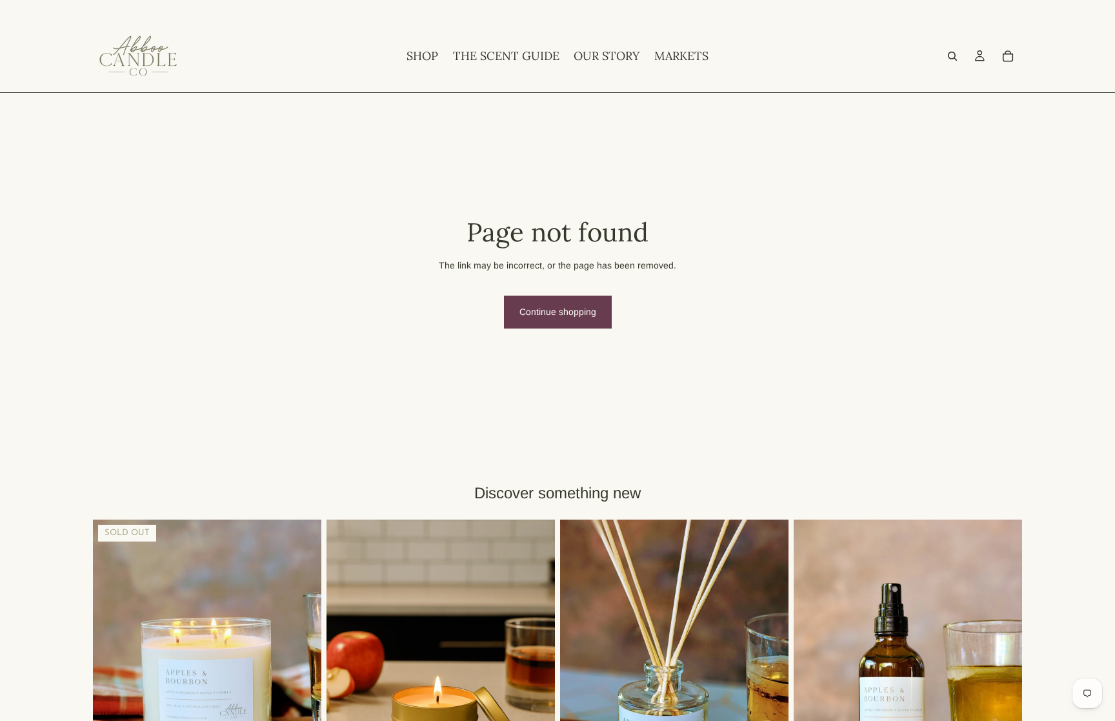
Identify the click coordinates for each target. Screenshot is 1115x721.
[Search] (952, 56)
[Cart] (1008, 56)
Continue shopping (557, 312)
